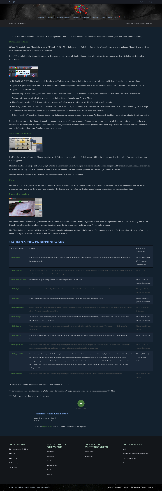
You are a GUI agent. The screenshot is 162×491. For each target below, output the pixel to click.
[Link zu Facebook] (10, 2)
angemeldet (47, 426)
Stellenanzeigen (14, 463)
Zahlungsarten (90, 456)
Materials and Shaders (17, 23)
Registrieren (143, 1)
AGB (125, 449)
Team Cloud (13, 467)
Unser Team (13, 458)
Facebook (50, 452)
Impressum (126, 463)
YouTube (50, 461)
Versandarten (89, 452)
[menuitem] (143, 1)
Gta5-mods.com (52, 465)
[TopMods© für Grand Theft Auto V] (81, 9)
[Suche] (123, 17)
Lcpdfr (49, 470)
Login (151, 1)
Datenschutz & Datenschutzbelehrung (135, 453)
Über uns (12, 453)
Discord (49, 474)
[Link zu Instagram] (13, 2)
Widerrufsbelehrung (129, 458)
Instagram (50, 456)
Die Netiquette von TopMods (18, 449)
